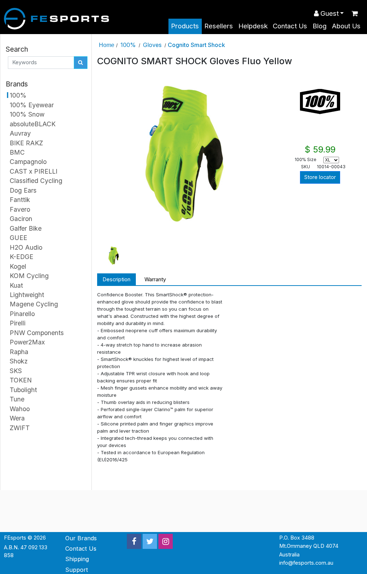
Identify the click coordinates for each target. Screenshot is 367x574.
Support (76, 569)
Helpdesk (253, 26)
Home (106, 45)
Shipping (77, 559)
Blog (320, 26)
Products (185, 26)
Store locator (320, 177)
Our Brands (81, 538)
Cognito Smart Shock (196, 44)
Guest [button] (329, 13)
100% (128, 44)
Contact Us (290, 26)
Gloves (152, 44)
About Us (346, 26)
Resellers (218, 26)
